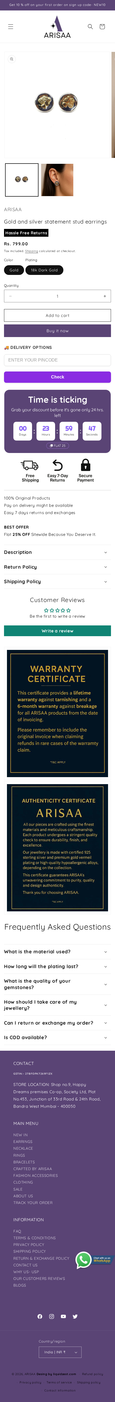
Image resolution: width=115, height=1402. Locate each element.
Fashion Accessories (35, 1175)
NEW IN (20, 1134)
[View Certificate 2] (57, 847)
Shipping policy (89, 1382)
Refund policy (92, 1374)
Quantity (11, 285)
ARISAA (30, 1374)
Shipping (31, 251)
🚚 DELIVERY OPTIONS (28, 347)
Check (57, 377)
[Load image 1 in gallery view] (21, 180)
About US (23, 1196)
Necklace (23, 1148)
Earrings (23, 1141)
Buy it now (58, 330)
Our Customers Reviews (39, 1278)
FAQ (17, 1231)
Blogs (19, 1285)
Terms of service (59, 1382)
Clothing (23, 1182)
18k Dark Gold (44, 270)
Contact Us (25, 1265)
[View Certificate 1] (57, 713)
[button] (11, 27)
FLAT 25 (60, 446)
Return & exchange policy (41, 1258)
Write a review (57, 630)
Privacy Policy (28, 1244)
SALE (17, 1189)
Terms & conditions (34, 1237)
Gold (14, 270)
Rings (19, 1155)
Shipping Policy (29, 1251)
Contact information (59, 1390)
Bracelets (24, 1162)
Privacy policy (30, 1382)
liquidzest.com (64, 1374)
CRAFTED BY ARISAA (32, 1168)
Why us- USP (26, 1271)
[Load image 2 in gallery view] (57, 180)
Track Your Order (33, 1202)
